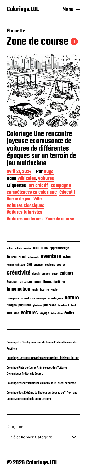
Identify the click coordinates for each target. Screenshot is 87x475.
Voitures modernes (25, 219)
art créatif (38, 186)
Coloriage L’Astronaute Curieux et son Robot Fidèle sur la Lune (43, 358)
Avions (10, 265)
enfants (66, 273)
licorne (44, 289)
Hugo (49, 172)
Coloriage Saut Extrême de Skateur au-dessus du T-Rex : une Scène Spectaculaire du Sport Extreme (42, 396)
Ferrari (37, 282)
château (20, 265)
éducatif (67, 193)
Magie (54, 289)
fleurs (47, 282)
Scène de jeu (18, 199)
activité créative (23, 249)
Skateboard (63, 306)
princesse (50, 305)
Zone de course (59, 219)
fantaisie (25, 282)
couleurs (50, 265)
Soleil (73, 306)
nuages (12, 305)
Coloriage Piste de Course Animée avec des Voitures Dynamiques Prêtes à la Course (37, 371)
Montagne (41, 299)
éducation (57, 313)
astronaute (33, 257)
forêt (56, 282)
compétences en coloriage (32, 193)
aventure (51, 256)
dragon (46, 274)
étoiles (69, 313)
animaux (40, 248)
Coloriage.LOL (23, 9)
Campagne (61, 186)
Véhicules (26, 179)
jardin (35, 289)
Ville (37, 199)
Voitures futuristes (24, 212)
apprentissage (59, 248)
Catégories (15, 427)
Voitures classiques (25, 206)
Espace (12, 282)
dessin (36, 274)
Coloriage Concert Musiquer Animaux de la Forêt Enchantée (41, 383)
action (10, 248)
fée (63, 282)
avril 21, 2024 (19, 172)
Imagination (18, 289)
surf (9, 313)
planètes (37, 306)
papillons (24, 305)
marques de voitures (21, 298)
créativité (18, 273)
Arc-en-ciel (16, 256)
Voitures (46, 179)
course (61, 264)
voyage (44, 313)
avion (67, 257)
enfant (55, 274)
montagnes (55, 298)
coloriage (39, 265)
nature (72, 298)
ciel (29, 264)
